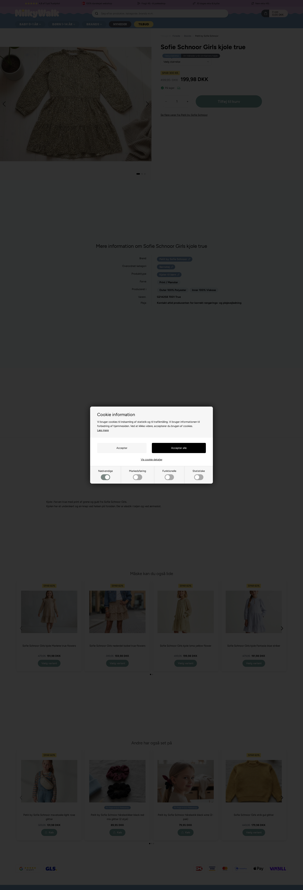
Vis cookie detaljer (151, 459)
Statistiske (199, 471)
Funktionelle (169, 471)
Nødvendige (105, 471)
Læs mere (103, 430)
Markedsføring (137, 471)
